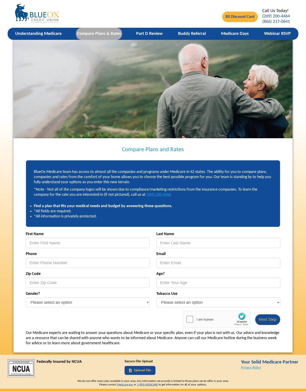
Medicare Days (235, 34)
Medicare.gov (125, 384)
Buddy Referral (192, 34)
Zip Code (33, 274)
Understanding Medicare (38, 34)
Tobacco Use (166, 294)
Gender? (33, 294)
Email (161, 254)
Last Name (165, 234)
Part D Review (149, 34)
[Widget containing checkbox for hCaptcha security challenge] (216, 319)
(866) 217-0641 (276, 21)
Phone (31, 254)
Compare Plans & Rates (99, 34)
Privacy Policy (251, 368)
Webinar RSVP (277, 34)
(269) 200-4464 (276, 16)
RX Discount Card (240, 17)
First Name (35, 234)
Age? (160, 274)
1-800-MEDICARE (147, 384)
